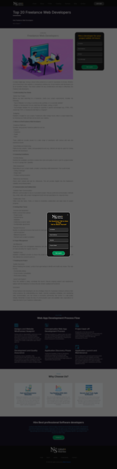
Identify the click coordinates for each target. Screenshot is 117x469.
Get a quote (58, 253)
